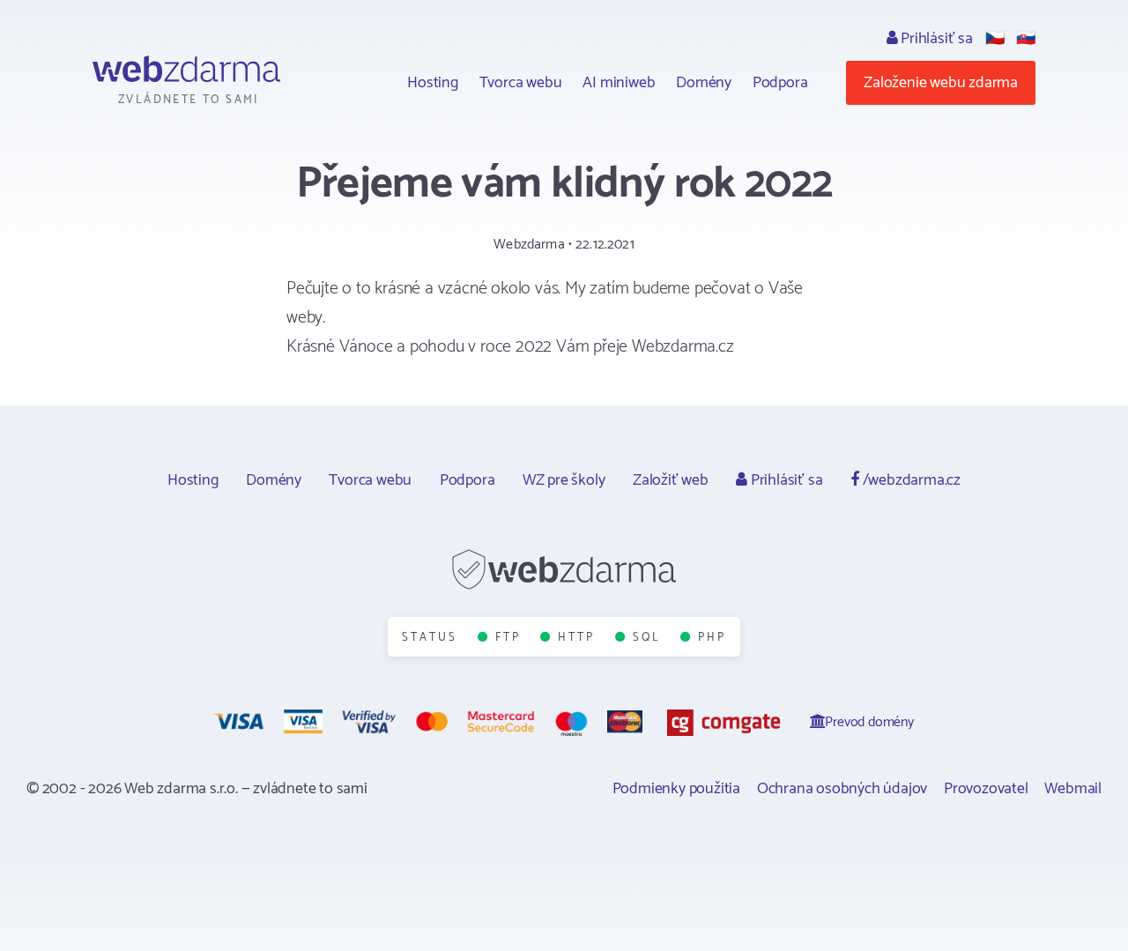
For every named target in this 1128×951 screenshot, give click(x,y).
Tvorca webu (520, 83)
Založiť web (671, 480)
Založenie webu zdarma (941, 83)
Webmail (1073, 789)
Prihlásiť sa (934, 39)
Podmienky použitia (676, 789)
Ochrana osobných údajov (842, 789)
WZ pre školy (564, 480)
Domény (703, 83)
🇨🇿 (995, 39)
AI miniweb (619, 83)
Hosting (432, 83)
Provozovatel (986, 789)
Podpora (780, 83)
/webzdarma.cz (910, 480)
